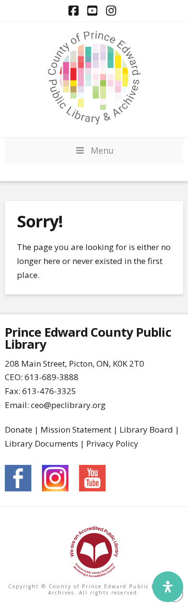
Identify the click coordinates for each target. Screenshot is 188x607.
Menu (102, 150)
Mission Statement (75, 429)
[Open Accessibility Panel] (167, 586)
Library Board (146, 429)
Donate (18, 429)
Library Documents (41, 443)
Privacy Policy (112, 443)
